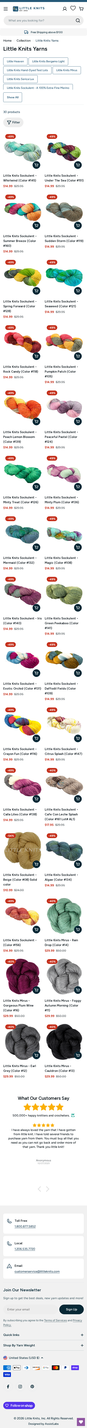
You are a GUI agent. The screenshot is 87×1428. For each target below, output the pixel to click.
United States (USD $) (24, 1358)
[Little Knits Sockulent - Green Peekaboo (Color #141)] (64, 594)
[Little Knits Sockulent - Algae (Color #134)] (64, 850)
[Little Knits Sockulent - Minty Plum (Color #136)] (64, 473)
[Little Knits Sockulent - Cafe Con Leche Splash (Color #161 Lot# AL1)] (64, 785)
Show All (12, 97)
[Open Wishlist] (81, 1422)
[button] (40, 1189)
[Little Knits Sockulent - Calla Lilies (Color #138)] (22, 785)
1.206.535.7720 (25, 1249)
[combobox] (44, 20)
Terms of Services (55, 1320)
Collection (24, 40)
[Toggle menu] (5, 8)
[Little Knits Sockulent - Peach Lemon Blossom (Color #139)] (22, 408)
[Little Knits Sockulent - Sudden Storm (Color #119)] (64, 212)
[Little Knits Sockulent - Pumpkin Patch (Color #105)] (64, 342)
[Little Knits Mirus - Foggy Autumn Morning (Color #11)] (64, 976)
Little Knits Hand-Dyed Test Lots (27, 70)
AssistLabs (52, 1424)
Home (7, 40)
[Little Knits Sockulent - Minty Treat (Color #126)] (22, 473)
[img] (43, 1107)
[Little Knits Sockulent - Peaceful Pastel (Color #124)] (64, 408)
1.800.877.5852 (25, 1226)
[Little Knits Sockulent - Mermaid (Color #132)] (22, 533)
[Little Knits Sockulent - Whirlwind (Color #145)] (22, 151)
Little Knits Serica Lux (20, 79)
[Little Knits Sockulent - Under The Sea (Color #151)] (64, 151)
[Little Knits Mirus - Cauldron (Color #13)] (64, 1041)
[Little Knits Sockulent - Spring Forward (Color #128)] (22, 277)
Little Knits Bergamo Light (48, 61)
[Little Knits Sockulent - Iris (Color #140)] (22, 594)
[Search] (77, 20)
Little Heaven (15, 61)
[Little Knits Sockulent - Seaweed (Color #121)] (64, 277)
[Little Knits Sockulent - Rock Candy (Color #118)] (22, 342)
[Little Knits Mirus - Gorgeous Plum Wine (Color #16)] (22, 976)
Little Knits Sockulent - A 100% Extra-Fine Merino (38, 88)
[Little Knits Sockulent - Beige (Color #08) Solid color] (22, 850)
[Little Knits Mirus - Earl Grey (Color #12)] (22, 1041)
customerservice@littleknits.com (37, 1271)
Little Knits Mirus (66, 70)
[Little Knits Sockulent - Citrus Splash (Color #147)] (64, 724)
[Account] (64, 8)
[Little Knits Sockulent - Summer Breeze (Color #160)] (22, 212)
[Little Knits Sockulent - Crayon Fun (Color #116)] (22, 724)
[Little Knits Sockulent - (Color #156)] (22, 916)
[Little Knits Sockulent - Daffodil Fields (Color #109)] (64, 659)
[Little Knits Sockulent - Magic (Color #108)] (64, 533)
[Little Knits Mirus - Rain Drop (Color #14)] (64, 916)
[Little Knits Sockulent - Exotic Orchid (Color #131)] (22, 659)
